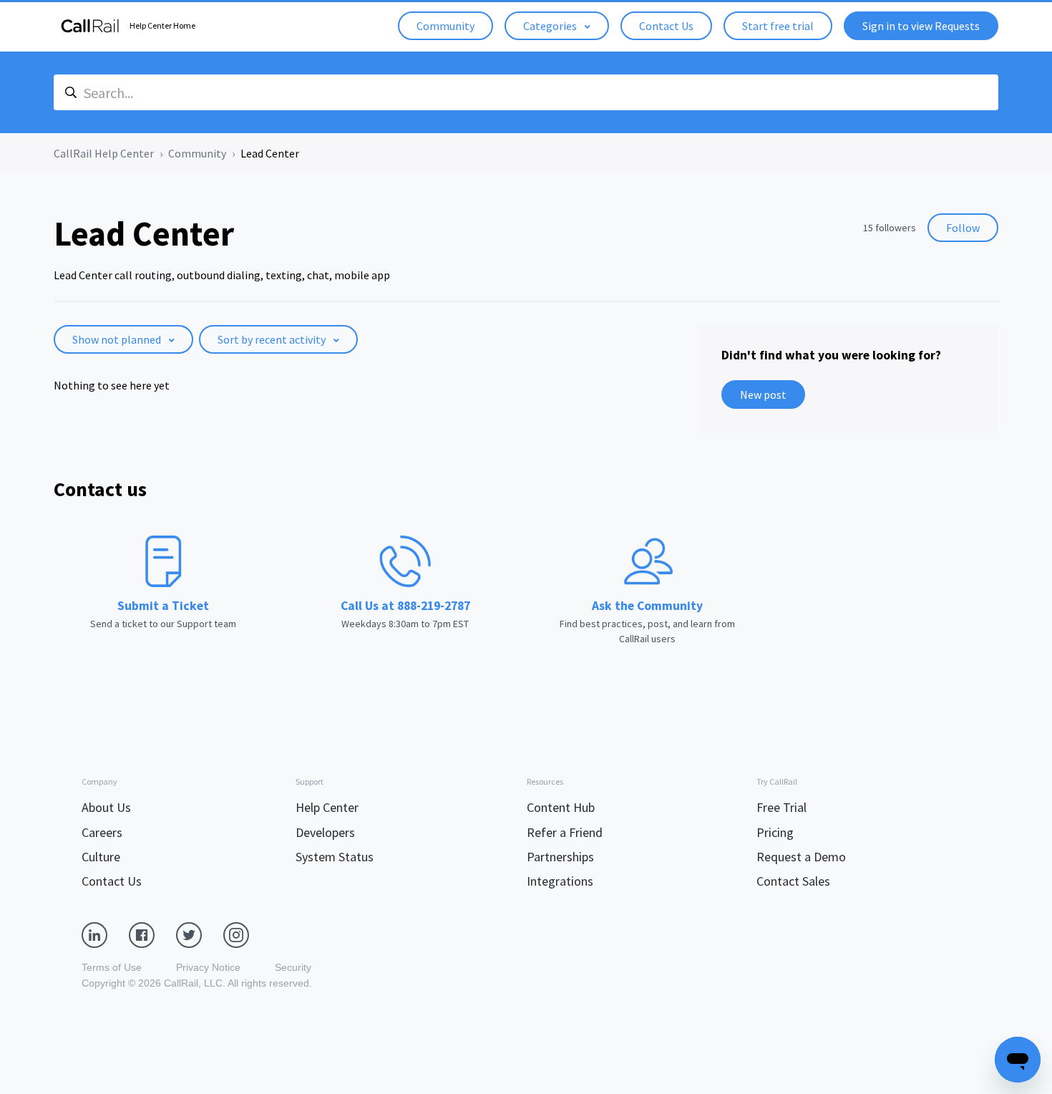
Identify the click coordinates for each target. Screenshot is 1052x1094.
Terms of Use (112, 967)
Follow (963, 228)
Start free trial (778, 26)
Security (293, 967)
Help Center (327, 807)
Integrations (560, 881)
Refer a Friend (565, 832)
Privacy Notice (208, 967)
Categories (551, 26)
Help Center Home (162, 25)
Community (445, 26)
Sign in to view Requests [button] (921, 26)
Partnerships (560, 856)
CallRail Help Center (104, 153)
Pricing (775, 832)
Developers (325, 832)
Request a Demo (801, 856)
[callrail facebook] (152, 934)
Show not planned (117, 339)
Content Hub (561, 807)
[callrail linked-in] (105, 934)
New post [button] (763, 394)
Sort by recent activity (273, 339)
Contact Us (666, 26)
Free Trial (781, 807)
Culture (101, 856)
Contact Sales (793, 881)
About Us (106, 807)
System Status (335, 856)
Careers (102, 832)
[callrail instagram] (247, 934)
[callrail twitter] (199, 934)
